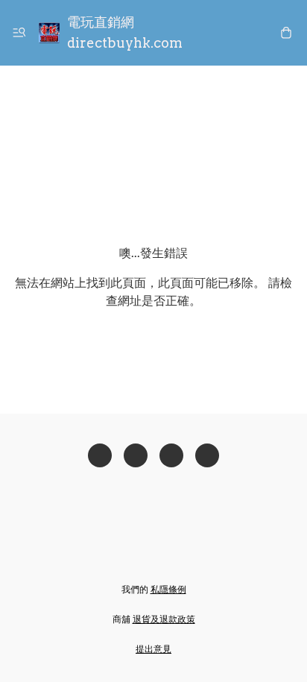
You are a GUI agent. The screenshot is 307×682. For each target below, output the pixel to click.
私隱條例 (168, 589)
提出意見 (153, 648)
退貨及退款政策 (164, 619)
